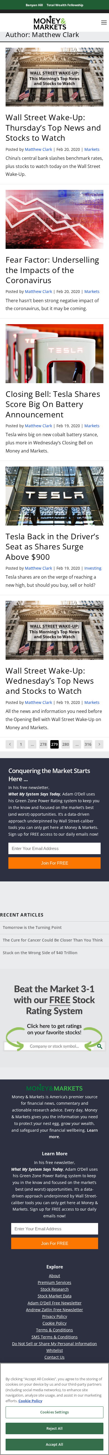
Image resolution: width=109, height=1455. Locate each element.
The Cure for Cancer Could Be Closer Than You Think (53, 940)
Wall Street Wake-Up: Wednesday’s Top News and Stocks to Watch (50, 680)
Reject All (54, 1428)
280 (65, 744)
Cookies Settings (54, 1412)
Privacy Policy (54, 1316)
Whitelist (54, 1350)
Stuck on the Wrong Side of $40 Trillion (40, 952)
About (54, 1275)
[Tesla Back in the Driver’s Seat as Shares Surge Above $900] (54, 496)
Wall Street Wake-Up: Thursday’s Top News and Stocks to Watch (53, 127)
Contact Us (54, 1357)
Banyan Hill (34, 5)
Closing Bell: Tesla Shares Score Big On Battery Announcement (53, 404)
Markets (91, 149)
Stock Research (55, 1289)
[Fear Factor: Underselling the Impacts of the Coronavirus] (54, 219)
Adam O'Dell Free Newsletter (55, 1303)
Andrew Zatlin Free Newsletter (54, 1309)
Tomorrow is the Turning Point (32, 927)
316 (88, 744)
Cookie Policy (54, 1323)
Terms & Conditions (54, 1330)
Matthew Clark (38, 149)
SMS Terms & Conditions (55, 1337)
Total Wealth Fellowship (65, 5)
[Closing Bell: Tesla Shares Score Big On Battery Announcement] (54, 353)
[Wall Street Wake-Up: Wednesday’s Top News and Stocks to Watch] (54, 630)
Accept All (54, 1444)
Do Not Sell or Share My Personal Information (54, 1343)
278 (43, 744)
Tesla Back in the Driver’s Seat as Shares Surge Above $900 (52, 546)
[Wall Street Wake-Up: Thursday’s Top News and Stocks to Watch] (54, 77)
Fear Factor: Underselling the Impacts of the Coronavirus (52, 269)
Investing (92, 568)
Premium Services (54, 1282)
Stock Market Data (55, 1296)
